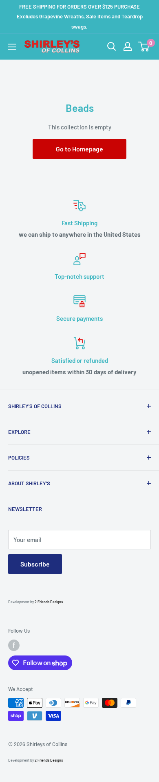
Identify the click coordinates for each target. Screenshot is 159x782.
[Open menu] (12, 47)
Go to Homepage (79, 149)
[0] (144, 46)
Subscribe (35, 564)
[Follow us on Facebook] (14, 645)
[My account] (128, 46)
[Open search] (111, 46)
